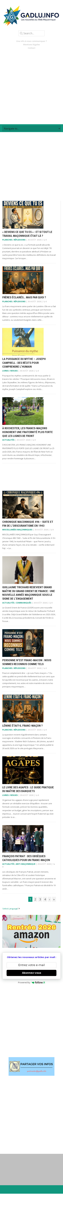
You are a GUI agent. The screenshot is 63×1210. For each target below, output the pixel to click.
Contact (31, 47)
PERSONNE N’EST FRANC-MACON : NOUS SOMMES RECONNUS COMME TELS (26, 662)
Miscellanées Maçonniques (17, 529)
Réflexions (20, 239)
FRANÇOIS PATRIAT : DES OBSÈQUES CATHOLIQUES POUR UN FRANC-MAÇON (26, 858)
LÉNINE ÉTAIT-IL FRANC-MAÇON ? (22, 725)
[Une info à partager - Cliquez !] (31, 1066)
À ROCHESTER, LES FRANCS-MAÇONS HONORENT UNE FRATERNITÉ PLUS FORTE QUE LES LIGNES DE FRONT (27, 432)
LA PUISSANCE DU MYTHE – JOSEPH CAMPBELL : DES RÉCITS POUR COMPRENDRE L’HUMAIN (24, 362)
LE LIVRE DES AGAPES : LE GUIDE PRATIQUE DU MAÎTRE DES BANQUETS (28, 789)
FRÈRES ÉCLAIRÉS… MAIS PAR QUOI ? (24, 297)
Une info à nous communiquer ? (31, 41)
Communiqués (23, 602)
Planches (7, 239)
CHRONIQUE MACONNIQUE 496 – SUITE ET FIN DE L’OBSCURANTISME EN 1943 (27, 523)
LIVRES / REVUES (10, 370)
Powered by (24, 982)
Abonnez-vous (31, 972)
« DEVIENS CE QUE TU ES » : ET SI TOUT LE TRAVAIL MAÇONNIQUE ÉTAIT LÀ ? (27, 234)
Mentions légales (31, 44)
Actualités (8, 439)
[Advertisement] (31, 87)
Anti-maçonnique (25, 864)
